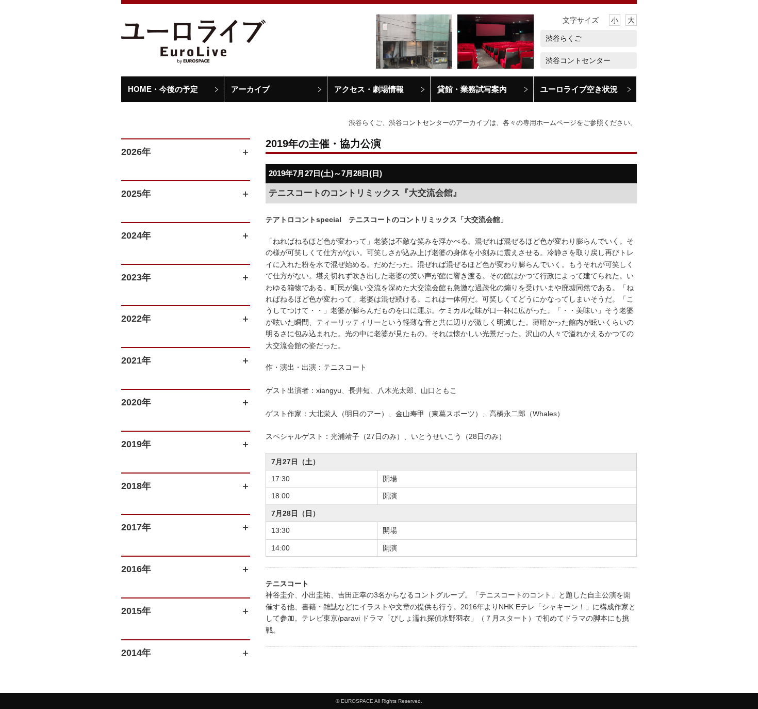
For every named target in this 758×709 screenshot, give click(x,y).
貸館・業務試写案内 (472, 89)
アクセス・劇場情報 (369, 89)
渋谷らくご (564, 38)
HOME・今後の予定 (163, 89)
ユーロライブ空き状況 (579, 89)
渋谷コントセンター (578, 60)
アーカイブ (250, 89)
